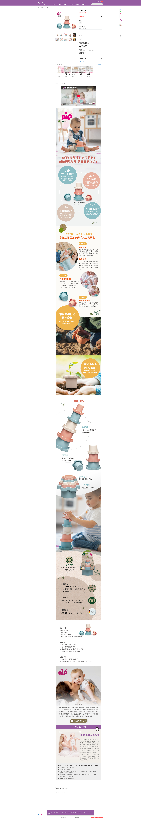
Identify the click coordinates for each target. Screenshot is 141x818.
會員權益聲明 (77, 817)
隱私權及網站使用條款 (63, 817)
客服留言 (76, 816)
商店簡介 (61, 816)
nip (79, 33)
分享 (81, 61)
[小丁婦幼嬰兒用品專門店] (44, 3)
